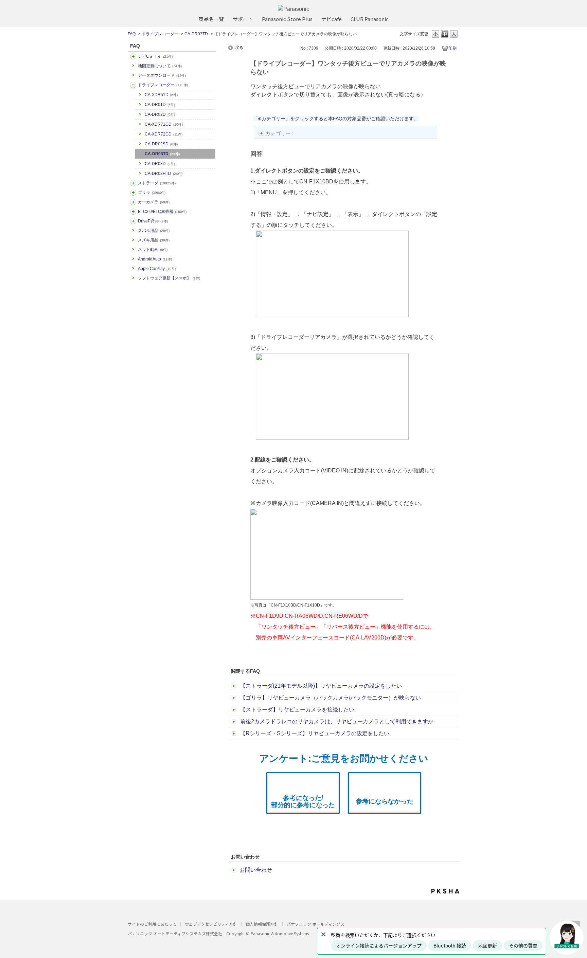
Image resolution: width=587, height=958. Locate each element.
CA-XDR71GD (164, 124)
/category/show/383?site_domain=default (133, 192)
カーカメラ (154, 202)
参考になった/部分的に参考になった (303, 801)
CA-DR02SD (161, 144)
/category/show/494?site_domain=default (133, 202)
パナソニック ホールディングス (315, 924)
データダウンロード (162, 75)
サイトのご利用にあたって (152, 924)
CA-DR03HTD (163, 173)
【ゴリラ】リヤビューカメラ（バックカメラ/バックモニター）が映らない (330, 698)
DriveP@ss (153, 221)
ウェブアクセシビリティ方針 (211, 924)
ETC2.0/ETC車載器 (162, 211)
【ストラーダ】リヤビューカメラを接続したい (297, 709)
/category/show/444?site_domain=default (133, 212)
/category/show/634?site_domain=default (133, 85)
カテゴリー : (280, 133)
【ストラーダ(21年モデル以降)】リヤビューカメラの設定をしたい (321, 686)
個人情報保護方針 (262, 924)
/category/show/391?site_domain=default (133, 183)
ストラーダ (157, 183)
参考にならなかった (384, 801)
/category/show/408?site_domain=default (133, 56)
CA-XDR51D (161, 94)
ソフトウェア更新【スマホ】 (169, 278)
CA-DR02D (160, 114)
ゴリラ (151, 192)
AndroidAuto (155, 259)
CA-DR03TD (196, 34)
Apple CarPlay (157, 268)
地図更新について (160, 66)
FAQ (132, 34)
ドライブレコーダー (160, 34)
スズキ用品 (154, 240)
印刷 (452, 48)
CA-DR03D (160, 163)
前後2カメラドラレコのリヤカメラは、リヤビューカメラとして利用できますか (336, 721)
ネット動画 (152, 249)
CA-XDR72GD (163, 134)
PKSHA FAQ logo (445, 891)
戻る (239, 47)
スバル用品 (154, 230)
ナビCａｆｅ (155, 56)
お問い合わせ (255, 870)
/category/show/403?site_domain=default (133, 221)
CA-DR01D (160, 104)
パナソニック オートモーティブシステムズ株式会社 (175, 933)
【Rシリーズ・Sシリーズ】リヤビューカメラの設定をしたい (314, 733)
